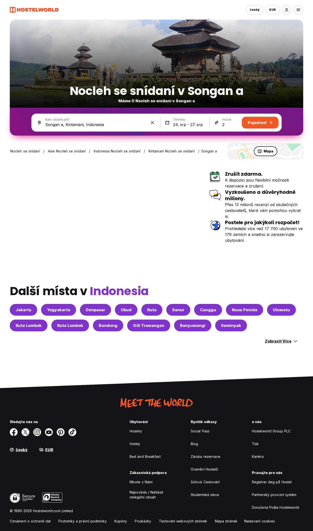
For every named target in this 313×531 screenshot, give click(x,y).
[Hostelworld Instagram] (37, 432)
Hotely (135, 444)
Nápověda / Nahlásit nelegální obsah (146, 494)
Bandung (108, 325)
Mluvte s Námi (141, 482)
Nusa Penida (244, 309)
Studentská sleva (205, 495)
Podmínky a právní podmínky (82, 521)
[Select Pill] (286, 10)
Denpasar (95, 309)
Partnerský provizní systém (274, 495)
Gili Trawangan (148, 325)
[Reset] (152, 122)
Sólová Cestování (205, 482)
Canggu (208, 309)
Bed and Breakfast (145, 456)
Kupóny (120, 521)
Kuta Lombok (29, 325)
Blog (194, 444)
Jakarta (23, 309)
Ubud (126, 309)
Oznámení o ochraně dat (30, 521)
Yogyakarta (58, 309)
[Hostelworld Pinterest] (61, 432)
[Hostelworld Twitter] (25, 432)
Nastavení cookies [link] (259, 521)
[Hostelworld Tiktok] (72, 432)
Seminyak (231, 325)
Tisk (255, 444)
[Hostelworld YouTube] (49, 432)
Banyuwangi (192, 325)
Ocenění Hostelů (204, 469)
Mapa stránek (226, 521)
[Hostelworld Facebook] (14, 432)
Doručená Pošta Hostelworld (275, 507)
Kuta (151, 309)
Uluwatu (281, 309)
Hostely (136, 431)
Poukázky (143, 521)
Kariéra (258, 456)
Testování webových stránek (183, 521)
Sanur (178, 309)
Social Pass (200, 431)
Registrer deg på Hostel (272, 482)
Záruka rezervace (206, 456)
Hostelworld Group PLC (271, 431)
